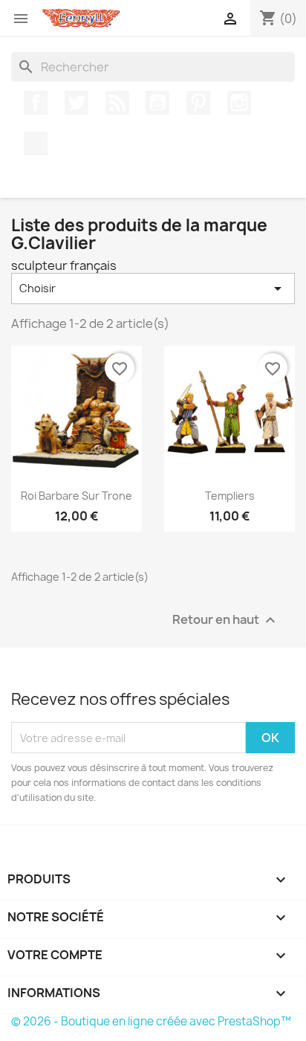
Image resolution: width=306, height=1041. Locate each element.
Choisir (153, 288)
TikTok (36, 143)
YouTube (157, 103)
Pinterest (198, 103)
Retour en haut (225, 620)
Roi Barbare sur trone (76, 496)
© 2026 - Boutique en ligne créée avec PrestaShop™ (151, 1021)
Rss (117, 103)
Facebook (36, 103)
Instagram (239, 103)
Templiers (230, 496)
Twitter (76, 103)
